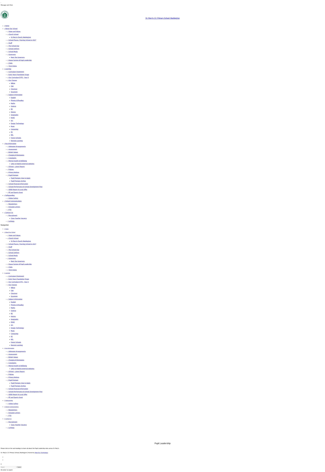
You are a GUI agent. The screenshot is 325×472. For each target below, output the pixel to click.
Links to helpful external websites (22, 164)
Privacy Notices (14, 172)
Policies (11, 169)
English (13, 97)
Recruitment (13, 215)
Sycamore (14, 92)
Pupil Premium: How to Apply (20, 178)
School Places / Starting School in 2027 (22, 40)
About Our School (11, 29)
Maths (13, 103)
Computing (14, 129)
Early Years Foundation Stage (19, 74)
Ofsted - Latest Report (17, 166)
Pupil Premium (13, 175)
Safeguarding (10, 195)
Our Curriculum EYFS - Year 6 (19, 77)
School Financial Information (18, 184)
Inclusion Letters (14, 207)
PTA (10, 210)
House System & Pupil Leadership (20, 60)
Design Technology (17, 123)
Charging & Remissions (16, 155)
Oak (12, 86)
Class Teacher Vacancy (19, 218)
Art (12, 120)
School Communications (13, 201)
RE (12, 109)
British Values (13, 152)
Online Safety (13, 198)
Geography (14, 115)
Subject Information (15, 95)
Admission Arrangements (17, 146)
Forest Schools (16, 138)
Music (13, 126)
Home (7, 26)
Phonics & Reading (17, 100)
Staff (10, 43)
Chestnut (14, 89)
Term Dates (13, 66)
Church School (13, 34)
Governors (12, 54)
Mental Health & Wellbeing (18, 161)
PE (12, 132)
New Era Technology (41, 452)
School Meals (13, 52)
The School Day (14, 46)
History (13, 112)
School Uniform (14, 49)
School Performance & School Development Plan (25, 187)
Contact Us (9, 212)
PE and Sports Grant (16, 192)
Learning (8, 69)
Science (13, 106)
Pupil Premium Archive (18, 181)
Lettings (11, 221)
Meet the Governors (18, 57)
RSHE (13, 118)
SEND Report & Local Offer (18, 189)
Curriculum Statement (16, 72)
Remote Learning (17, 141)
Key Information (10, 143)
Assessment (13, 149)
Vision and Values (14, 31)
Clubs (10, 63)
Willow (13, 83)
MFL (12, 135)
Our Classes (13, 80)
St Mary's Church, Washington (21, 37)
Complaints (12, 158)
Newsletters (13, 204)
